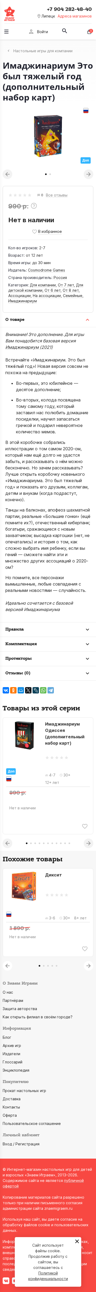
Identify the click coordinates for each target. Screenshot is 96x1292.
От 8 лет (71, 290)
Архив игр (12, 1045)
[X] (28, 690)
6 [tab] (48, 843)
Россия (60, 277)
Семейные (72, 295)
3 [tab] (35, 843)
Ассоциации (19, 295)
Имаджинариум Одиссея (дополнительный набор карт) (65, 733)
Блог (7, 1037)
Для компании (43, 285)
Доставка (12, 1099)
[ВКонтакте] (6, 690)
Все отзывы (56, 195)
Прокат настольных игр (24, 1090)
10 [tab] (65, 843)
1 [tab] (46, 174)
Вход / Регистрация (21, 1144)
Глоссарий (12, 1062)
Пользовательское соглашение (32, 1123)
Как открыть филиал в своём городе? (38, 1017)
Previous (7, 174)
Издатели (11, 1053)
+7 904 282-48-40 (69, 9)
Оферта (10, 1115)
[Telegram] (50, 690)
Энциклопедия (16, 1070)
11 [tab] (69, 843)
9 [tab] (61, 843)
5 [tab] (44, 843)
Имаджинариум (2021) (29, 347)
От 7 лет (66, 285)
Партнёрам (13, 1000)
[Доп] (24, 735)
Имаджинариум (22, 301)
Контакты (11, 1107)
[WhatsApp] (43, 690)
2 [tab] (50, 174)
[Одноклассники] (13, 690)
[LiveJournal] (36, 690)
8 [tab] (56, 843)
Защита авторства (20, 1008)
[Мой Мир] (21, 690)
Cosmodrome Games (46, 270)
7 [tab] (52, 843)
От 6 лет (53, 290)
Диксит (53, 875)
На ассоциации (47, 295)
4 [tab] (39, 843)
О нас (8, 992)
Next (88, 174)
